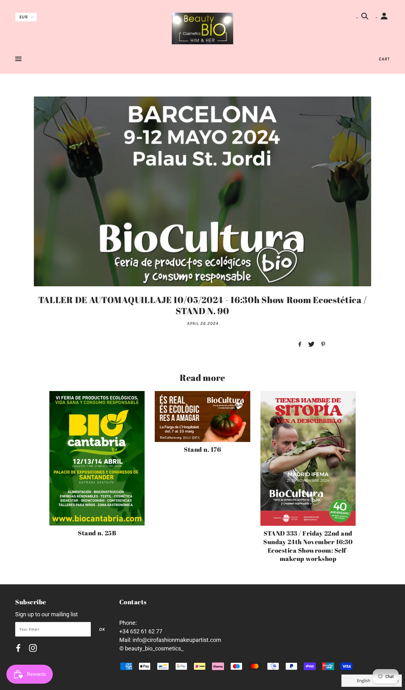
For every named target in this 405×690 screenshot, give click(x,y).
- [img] (357, 17)
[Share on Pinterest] (323, 344)
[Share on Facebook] (299, 344)
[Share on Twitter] (311, 344)
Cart (384, 59)
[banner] (202, 28)
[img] (18, 649)
